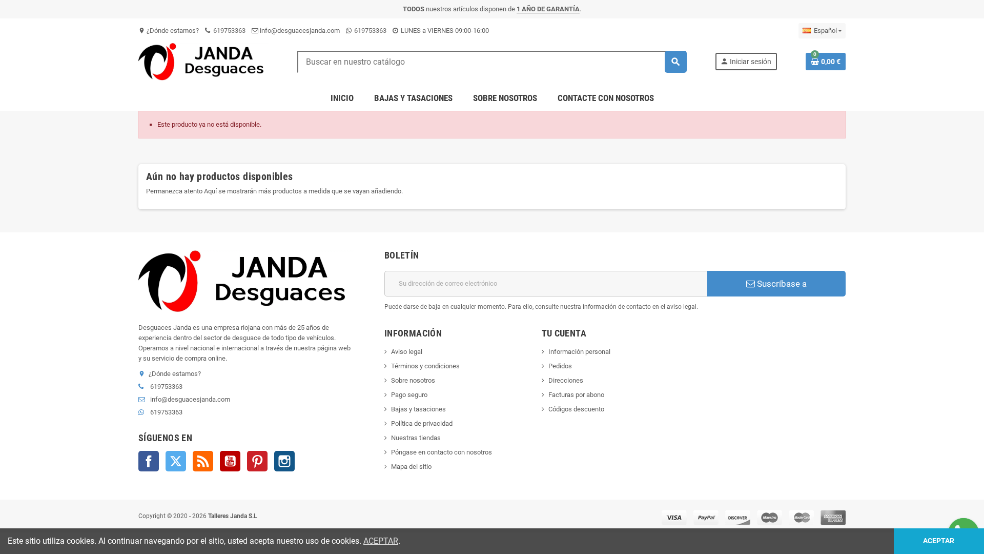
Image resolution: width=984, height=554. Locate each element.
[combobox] (491, 62)
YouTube (230, 461)
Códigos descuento (576, 409)
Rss (203, 461)
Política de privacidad (422, 423)
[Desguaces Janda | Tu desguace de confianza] (203, 61)
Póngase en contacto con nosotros (441, 452)
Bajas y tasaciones (418, 409)
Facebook (148, 461)
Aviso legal (406, 351)
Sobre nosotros (413, 380)
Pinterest (257, 461)
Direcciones (565, 380)
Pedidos (560, 366)
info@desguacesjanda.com (299, 30)
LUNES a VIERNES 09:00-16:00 (444, 30)
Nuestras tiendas (416, 438)
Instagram (284, 461)
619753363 (228, 30)
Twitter (176, 461)
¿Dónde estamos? (168, 30)
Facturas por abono (576, 395)
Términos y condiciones (425, 366)
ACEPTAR (380, 541)
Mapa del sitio (411, 466)
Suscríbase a (781, 284)
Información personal (579, 351)
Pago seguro (409, 395)
